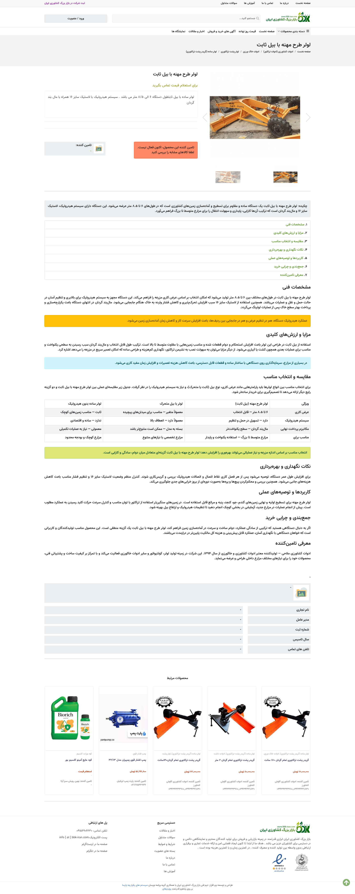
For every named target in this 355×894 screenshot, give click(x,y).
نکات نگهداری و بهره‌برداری (286, 249)
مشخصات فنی (295, 224)
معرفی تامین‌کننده (291, 275)
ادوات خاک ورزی (251, 52)
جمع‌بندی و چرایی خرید (289, 266)
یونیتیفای (166, 889)
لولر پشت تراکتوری (230, 52)
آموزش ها (249, 3)
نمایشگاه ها (178, 31)
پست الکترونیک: (83, 837)
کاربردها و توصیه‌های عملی (286, 258)
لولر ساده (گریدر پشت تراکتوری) (201, 52)
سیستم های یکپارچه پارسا (135, 885)
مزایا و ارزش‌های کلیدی (288, 233)
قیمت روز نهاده (247, 31)
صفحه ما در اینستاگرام (94, 844)
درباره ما (284, 3)
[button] (308, 117)
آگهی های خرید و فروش (221, 31)
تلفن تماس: (92, 831)
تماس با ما (267, 3)
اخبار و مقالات (196, 31)
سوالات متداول (229, 3)
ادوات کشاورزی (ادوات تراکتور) (278, 52)
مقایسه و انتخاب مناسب (287, 241)
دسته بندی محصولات (294, 31)
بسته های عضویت (164, 851)
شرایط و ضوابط (166, 844)
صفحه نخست (303, 3)
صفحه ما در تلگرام (96, 851)
